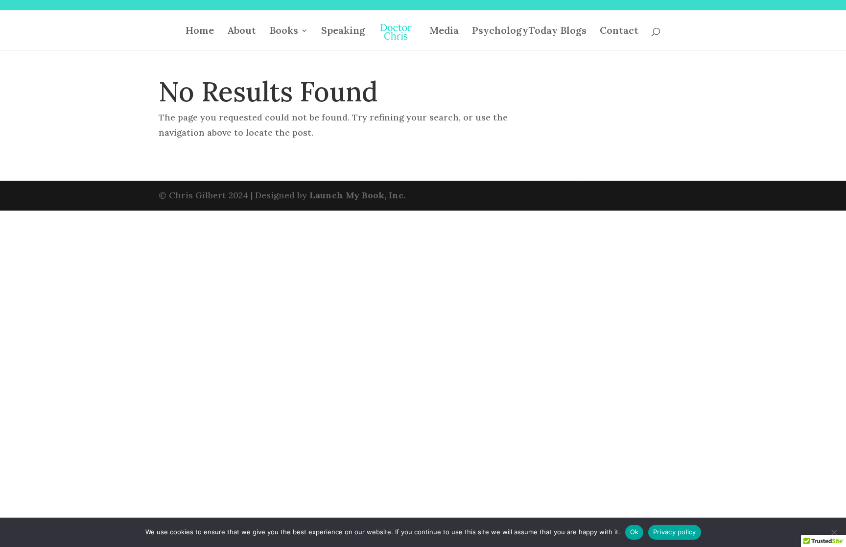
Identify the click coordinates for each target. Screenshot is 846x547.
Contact (619, 31)
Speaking (343, 31)
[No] (834, 532)
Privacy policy (674, 532)
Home (200, 31)
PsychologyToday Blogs (529, 31)
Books (283, 31)
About (241, 31)
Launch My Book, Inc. (357, 195)
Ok (634, 532)
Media (444, 31)
